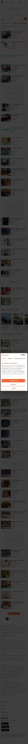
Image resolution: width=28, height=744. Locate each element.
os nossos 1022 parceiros (10, 365)
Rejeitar (14, 388)
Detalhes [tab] (10, 358)
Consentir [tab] (3, 358)
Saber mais (13, 384)
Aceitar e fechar (14, 380)
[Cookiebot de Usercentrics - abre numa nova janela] (21, 355)
